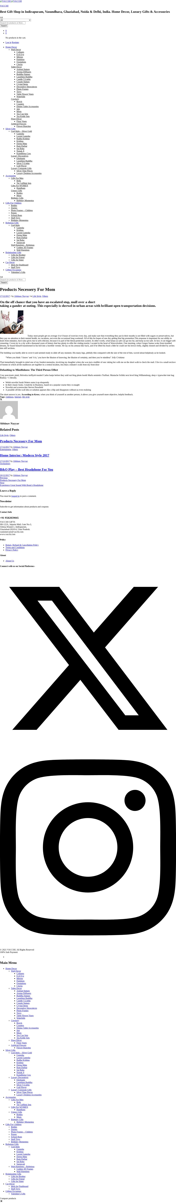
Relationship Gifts (13, 1174)
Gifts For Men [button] (17, 178)
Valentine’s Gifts (18, 272)
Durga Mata (21, 143)
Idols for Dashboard (19, 265)
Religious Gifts (12, 1144)
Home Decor (11, 968)
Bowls (19, 101)
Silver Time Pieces (24, 171)
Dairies (14, 208)
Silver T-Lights (23, 163)
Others (45, 296)
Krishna (19, 141)
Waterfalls (20, 96)
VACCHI (4, 6)
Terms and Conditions (15, 547)
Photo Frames (22, 89)
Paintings (20, 59)
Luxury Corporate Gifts (21, 1090)
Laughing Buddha (24, 77)
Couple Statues (23, 82)
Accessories (11, 1097)
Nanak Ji (20, 151)
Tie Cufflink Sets (23, 183)
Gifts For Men (17, 1100)
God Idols (15, 1147)
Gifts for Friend (17, 257)
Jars (18, 109)
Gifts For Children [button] (13, 203)
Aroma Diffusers (23, 72)
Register (15, 42)
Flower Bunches (23, 126)
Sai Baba (20, 148)
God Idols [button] (15, 225)
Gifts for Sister (17, 260)
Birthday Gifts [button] (17, 198)
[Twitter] (88, 745)
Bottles (19, 193)
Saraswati (20, 242)
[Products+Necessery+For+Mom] (1, 400)
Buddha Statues (23, 74)
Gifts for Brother (18, 255)
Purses (14, 213)
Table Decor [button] (16, 67)
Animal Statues (23, 69)
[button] (1, 1202)
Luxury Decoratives (19, 1077)
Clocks (19, 64)
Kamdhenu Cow (23, 153)
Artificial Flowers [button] (18, 124)
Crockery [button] (15, 99)
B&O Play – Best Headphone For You (26, 469)
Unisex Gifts (16, 1112)
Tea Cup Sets (22, 114)
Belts (18, 181)
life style (26, 397)
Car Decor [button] (10, 262)
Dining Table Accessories (27, 106)
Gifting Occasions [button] (13, 270)
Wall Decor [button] (16, 49)
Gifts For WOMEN (19, 1107)
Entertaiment (5, 449)
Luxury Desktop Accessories (29, 173)
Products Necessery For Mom (21, 441)
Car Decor (10, 1184)
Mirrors (19, 57)
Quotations (21, 62)
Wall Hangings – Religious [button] (22, 245)
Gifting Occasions (13, 1191)
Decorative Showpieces (26, 87)
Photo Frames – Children (22, 210)
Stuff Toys (15, 218)
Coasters (20, 104)
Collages (20, 52)
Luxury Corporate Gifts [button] (21, 168)
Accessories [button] (11, 176)
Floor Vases (21, 121)
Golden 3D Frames (24, 247)
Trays (18, 91)
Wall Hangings (22, 250)
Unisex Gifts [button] (16, 190)
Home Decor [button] (11, 47)
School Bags (16, 215)
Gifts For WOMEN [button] (19, 185)
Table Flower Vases (25, 94)
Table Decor (16, 988)
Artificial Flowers (18, 1045)
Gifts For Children (13, 1124)
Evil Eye (20, 54)
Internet (18, 397)
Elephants (20, 158)
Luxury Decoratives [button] (19, 156)
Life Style (37, 296)
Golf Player (21, 166)
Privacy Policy (12, 550)
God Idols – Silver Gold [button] (21, 131)
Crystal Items (22, 84)
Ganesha (20, 134)
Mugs (18, 111)
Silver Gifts (10, 1050)
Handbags (20, 188)
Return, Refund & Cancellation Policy (22, 545)
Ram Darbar (21, 146)
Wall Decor (16, 971)
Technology (5, 463)
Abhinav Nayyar (21, 296)
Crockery (15, 1020)
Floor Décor (16, 1040)
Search (4, 26)
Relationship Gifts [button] (13, 252)
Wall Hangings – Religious (22, 1166)
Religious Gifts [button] (12, 223)
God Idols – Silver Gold (21, 1053)
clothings (9, 397)
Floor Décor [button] (16, 119)
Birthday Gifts (17, 1119)
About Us (10, 561)
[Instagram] (88, 947)
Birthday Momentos (25, 200)
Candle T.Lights (23, 79)
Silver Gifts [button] (10, 129)
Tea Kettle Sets (23, 116)
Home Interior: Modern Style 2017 (24, 455)
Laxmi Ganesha (23, 136)
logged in (15, 496)
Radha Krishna (23, 138)
